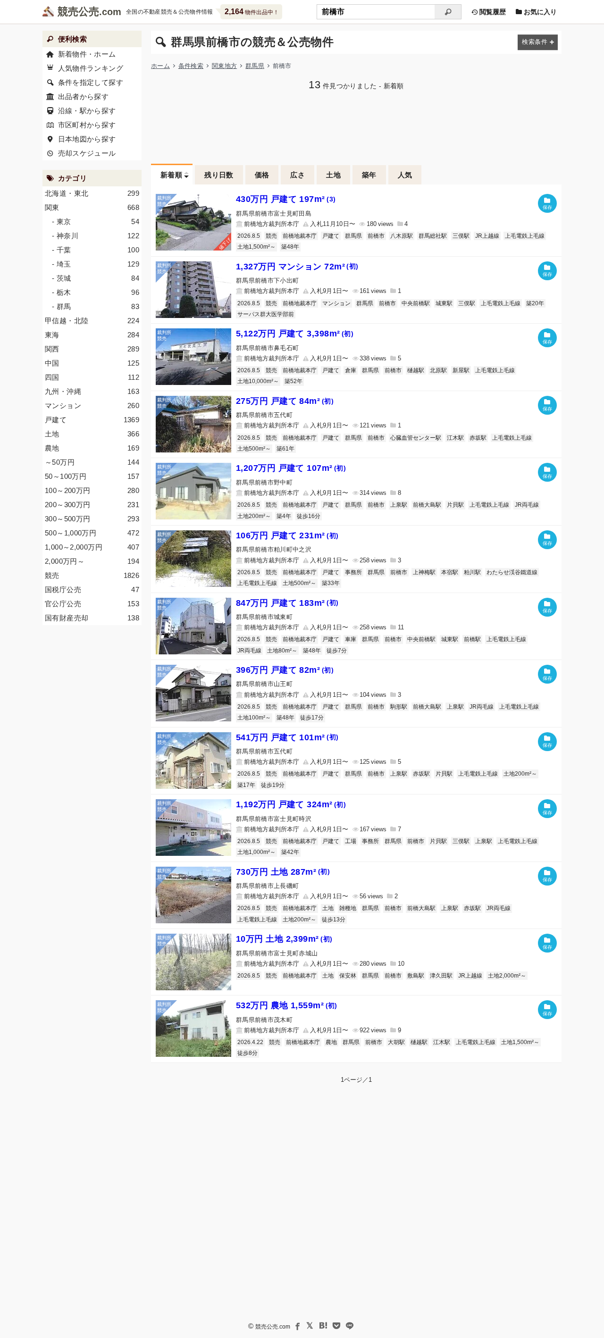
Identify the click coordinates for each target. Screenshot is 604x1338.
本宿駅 (449, 572)
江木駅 (455, 438)
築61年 (285, 448)
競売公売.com (272, 1326)
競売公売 (78, 11)
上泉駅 (398, 505)
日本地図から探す (87, 139)
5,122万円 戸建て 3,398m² (294, 333)
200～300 (92, 505)
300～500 (92, 519)
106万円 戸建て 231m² (287, 535)
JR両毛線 (527, 505)
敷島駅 (415, 975)
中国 (92, 363)
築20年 (535, 303)
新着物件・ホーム (87, 54)
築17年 (246, 785)
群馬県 (254, 65)
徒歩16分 (308, 516)
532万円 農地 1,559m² (286, 1005)
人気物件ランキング (90, 68)
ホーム (160, 65)
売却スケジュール (87, 153)
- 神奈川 (95, 236)
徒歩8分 (247, 1053)
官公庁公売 (92, 604)
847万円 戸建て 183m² (287, 603)
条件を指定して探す (90, 82)
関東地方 (224, 65)
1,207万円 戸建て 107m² (291, 468)
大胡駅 (396, 1042)
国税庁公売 (92, 589)
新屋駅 (461, 370)
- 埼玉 (95, 264)
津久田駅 (441, 975)
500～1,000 (92, 533)
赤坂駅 (478, 438)
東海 (92, 335)
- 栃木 (95, 292)
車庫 (350, 639)
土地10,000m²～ (258, 381)
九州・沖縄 (92, 391)
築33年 (331, 583)
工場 (350, 841)
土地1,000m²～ (256, 852)
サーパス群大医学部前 (265, 314)
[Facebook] (297, 1326)
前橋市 (376, 236)
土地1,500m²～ (256, 246)
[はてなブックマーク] (323, 1326)
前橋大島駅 (427, 505)
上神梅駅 (424, 572)
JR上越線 (487, 236)
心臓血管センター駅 (415, 438)
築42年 (290, 852)
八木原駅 (401, 236)
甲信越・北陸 (92, 321)
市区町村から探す (87, 125)
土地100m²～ (254, 717)
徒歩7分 (337, 650)
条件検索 (190, 65)
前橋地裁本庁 (300, 236)
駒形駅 (398, 706)
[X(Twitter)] (310, 1326)
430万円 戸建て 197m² (286, 199)
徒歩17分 (312, 717)
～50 (92, 462)
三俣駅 (461, 236)
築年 (369, 175)
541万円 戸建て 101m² (287, 737)
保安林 (347, 975)
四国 (92, 377)
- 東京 (95, 221)
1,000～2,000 (92, 547)
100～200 (92, 490)
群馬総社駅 (433, 236)
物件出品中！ (252, 12)
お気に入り (539, 12)
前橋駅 (472, 639)
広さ (297, 175)
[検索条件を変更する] (538, 42)
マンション (336, 303)
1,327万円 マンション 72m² (297, 266)
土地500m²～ (254, 448)
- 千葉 (95, 250)
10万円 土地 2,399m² (284, 939)
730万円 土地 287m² (283, 872)
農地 (331, 1042)
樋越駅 (415, 370)
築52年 (293, 381)
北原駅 (438, 370)
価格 (262, 175)
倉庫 (350, 370)
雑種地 (347, 908)
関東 (92, 207)
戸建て (330, 236)
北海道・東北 (92, 193)
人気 (405, 175)
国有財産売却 (92, 618)
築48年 (290, 246)
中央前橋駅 (416, 303)
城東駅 (444, 303)
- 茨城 (95, 278)
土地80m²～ (282, 650)
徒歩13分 (333, 919)
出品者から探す (83, 96)
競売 (271, 236)
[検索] (448, 11)
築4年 (284, 516)
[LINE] (349, 1326)
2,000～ (92, 561)
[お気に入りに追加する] (547, 203)
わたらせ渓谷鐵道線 (512, 572)
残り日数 (219, 175)
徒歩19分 (273, 785)
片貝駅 (455, 505)
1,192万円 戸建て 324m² (291, 804)
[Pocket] (336, 1326)
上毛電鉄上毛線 (525, 236)
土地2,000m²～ (507, 975)
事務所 (353, 572)
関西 (92, 349)
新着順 (171, 175)
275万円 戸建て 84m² (285, 401)
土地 (333, 175)
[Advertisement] (356, 126)
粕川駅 (472, 572)
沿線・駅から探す (87, 111)
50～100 (92, 476)
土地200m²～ (254, 516)
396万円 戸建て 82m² (285, 670)
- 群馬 (95, 306)
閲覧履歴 (492, 12)
